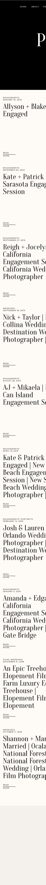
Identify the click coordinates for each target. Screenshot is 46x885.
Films (6, 659)
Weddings (9, 308)
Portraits (27, 519)
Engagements (11, 98)
